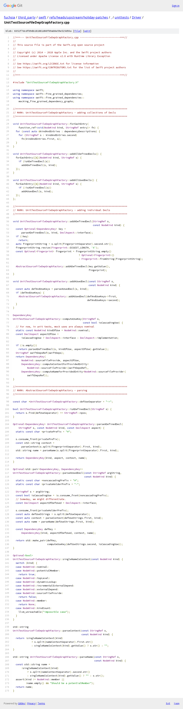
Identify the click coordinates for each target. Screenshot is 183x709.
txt (168, 703)
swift (42, 17)
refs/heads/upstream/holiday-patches (78, 17)
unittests (122, 17)
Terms (41, 703)
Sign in (175, 5)
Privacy (31, 703)
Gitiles (21, 703)
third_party (27, 17)
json (176, 703)
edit (87, 31)
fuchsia (9, 17)
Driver (136, 17)
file (77, 31)
